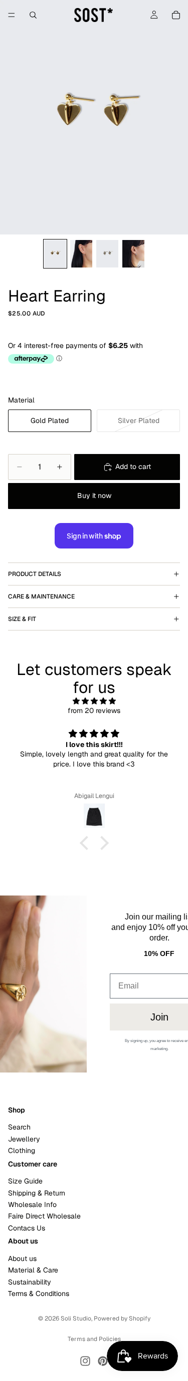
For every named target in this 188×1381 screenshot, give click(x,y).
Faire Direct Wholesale (44, 1216)
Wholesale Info (32, 1204)
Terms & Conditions (38, 1293)
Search (19, 1127)
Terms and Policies (94, 1339)
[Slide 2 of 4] (81, 254)
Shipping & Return (36, 1193)
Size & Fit (22, 619)
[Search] (33, 15)
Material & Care (33, 1270)
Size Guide (25, 1181)
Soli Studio (76, 1318)
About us (22, 1258)
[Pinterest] (103, 1361)
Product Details (34, 574)
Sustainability (29, 1282)
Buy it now (94, 495)
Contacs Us (26, 1228)
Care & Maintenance (41, 596)
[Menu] (11, 15)
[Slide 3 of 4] (107, 254)
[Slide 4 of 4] (133, 254)
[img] (94, 701)
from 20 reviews (94, 710)
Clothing (21, 1150)
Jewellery (24, 1139)
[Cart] (176, 15)
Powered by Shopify (122, 1318)
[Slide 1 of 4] (55, 254)
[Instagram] (85, 1361)
